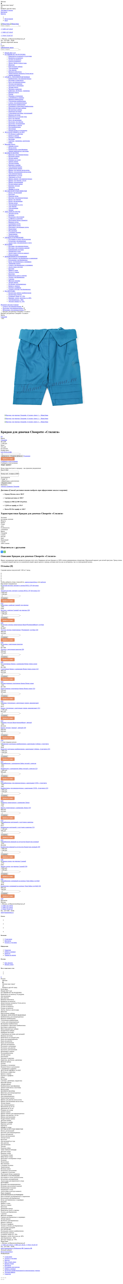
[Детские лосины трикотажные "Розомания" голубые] (61, 625)
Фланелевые (12, 229)
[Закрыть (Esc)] (1, 1277)
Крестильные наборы (15, 66)
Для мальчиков (13, 68)
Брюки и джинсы (14, 286)
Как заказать (9, 963)
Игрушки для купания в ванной (18, 248)
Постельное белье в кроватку (18, 220)
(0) (1, 436)
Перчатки (11, 187)
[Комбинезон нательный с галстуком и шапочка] (61, 822)
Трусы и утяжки (13, 272)
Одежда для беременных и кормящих (20, 265)
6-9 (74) (3, 452)
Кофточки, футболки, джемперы (19, 91)
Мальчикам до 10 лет (15, 175)
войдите (43, 582)
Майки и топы (13, 270)
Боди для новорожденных (16, 82)
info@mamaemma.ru (7, 912)
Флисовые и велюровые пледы (18, 227)
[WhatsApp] (4, 552)
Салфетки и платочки (15, 218)
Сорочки (11, 279)
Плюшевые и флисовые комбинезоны (20, 106)
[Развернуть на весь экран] (3, 1277)
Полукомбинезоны (14, 127)
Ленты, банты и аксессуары (17, 63)
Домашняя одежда (14, 263)
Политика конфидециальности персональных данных (22, 1270)
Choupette (4, 317)
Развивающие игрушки (16, 249)
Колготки (11, 194)
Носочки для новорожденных (18, 198)
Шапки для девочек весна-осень (19, 170)
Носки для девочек (14, 199)
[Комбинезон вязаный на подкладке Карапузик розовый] (61, 842)
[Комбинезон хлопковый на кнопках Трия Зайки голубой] (61, 881)
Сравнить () (28, 1248)
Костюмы (11, 139)
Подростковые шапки (15, 184)
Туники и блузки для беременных (19, 289)
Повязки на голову (14, 160)
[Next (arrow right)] (3, 1279)
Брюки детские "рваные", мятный (12, 728)
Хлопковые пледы (14, 224)
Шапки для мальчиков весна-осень (19, 172)
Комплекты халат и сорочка (17, 275)
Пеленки (11, 215)
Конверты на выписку (15, 58)
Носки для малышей (15, 192)
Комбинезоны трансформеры (18, 149)
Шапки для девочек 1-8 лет (17, 180)
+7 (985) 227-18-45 (7, 32)
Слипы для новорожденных (17, 103)
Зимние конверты (14, 75)
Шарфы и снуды (13, 189)
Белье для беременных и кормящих (19, 262)
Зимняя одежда (13, 146)
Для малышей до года (15, 205)
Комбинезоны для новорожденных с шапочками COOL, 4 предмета (23, 788)
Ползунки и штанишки (16, 85)
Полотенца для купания (16, 217)
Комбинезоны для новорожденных (19, 78)
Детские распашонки (15, 84)
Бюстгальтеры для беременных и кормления (22, 258)
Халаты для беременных (16, 277)
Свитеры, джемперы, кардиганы (19, 141)
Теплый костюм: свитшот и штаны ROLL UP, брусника (19, 590)
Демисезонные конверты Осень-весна (20, 73)
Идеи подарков (13, 255)
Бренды (3, 14)
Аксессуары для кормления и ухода (20, 243)
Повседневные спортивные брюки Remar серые (17, 688)
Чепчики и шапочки (15, 89)
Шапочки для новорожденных (18, 154)
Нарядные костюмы (14, 111)
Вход (6, 20)
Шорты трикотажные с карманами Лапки (14, 808)
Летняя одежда (13, 87)
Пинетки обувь (13, 196)
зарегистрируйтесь (31, 582)
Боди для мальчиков (15, 120)
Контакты (4, 12)
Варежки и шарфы (14, 165)
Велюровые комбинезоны (16, 104)
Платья (10, 94)
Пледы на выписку (14, 61)
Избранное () (19, 1248)
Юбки (10, 142)
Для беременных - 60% (15, 300)
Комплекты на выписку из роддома (20, 56)
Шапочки (11, 65)
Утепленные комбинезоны (17, 101)
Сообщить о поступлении (9, 461)
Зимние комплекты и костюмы (18, 151)
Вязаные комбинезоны (15, 99)
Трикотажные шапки (15, 168)
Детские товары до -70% (16, 301)
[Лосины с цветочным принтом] (61, 644)
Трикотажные (12, 234)
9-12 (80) (9, 452)
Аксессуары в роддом (15, 267)
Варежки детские (14, 186)
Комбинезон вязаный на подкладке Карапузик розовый (19, 847)
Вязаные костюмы (14, 115)
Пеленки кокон (13, 236)
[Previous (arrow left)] (1, 1279)
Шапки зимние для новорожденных (20, 179)
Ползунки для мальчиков (16, 123)
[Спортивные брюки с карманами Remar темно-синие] (61, 664)
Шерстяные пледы (14, 225)
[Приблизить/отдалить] (5, 1277)
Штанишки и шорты (15, 125)
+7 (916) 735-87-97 (7, 35)
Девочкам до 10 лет (14, 177)
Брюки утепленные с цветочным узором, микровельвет (19, 708)
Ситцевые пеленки (14, 232)
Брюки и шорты (13, 135)
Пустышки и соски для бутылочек (19, 239)
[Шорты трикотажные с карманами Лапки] (61, 802)
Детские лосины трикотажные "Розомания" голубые (18, 630)
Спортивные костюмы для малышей (20, 113)
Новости (7, 953)
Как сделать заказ (10, 1262)
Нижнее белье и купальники (17, 130)
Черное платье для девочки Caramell (13, 866)
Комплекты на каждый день (17, 116)
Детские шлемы (13, 163)
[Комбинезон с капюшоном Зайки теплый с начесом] (61, 763)
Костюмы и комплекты (16, 80)
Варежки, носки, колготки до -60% (19, 298)
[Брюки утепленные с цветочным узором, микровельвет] (61, 703)
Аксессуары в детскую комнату (18, 253)
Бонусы (7, 1260)
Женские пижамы (14, 281)
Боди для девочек (14, 118)
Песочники (12, 129)
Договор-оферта (10, 1272)
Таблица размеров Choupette (10, 486)
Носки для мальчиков (15, 201)
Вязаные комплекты (15, 72)
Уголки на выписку (14, 59)
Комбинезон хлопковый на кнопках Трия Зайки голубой (19, 886)
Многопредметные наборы (17, 108)
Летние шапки (13, 158)
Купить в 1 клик (8, 459)
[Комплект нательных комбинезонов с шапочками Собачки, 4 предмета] (61, 744)
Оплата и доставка (11, 942)
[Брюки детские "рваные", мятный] (61, 722)
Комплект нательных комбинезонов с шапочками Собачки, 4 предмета (24, 749)
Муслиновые (12, 230)
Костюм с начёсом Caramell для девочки (14, 610)
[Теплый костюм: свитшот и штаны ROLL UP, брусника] (61, 585)
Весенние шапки (14, 156)
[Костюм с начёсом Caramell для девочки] (61, 605)
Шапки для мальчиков (15, 182)
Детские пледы (13, 213)
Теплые (10, 210)
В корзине (27, 456)
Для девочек (12, 70)
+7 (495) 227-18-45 (7, 29)
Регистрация (9, 19)
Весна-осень (12, 148)
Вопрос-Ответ (9, 1263)
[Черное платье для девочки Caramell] (61, 861)
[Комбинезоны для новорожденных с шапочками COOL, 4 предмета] (61, 783)
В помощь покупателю (12, 1267)
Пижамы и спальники (15, 96)
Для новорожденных (15, 167)
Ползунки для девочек (15, 122)
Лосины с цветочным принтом (11, 649)
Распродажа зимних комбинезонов (19, 293)
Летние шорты (13, 282)
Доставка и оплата (7, 10)
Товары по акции (10, 955)
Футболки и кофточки (15, 134)
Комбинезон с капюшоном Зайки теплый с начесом (18, 768)
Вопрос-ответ (9, 964)
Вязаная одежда (13, 92)
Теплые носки (13, 203)
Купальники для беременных (18, 260)
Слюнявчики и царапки (16, 97)
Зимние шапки (13, 161)
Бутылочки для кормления (17, 241)
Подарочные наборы (15, 110)
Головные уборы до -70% (16, 296)
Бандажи (11, 268)
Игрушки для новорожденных (18, 246)
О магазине (8, 939)
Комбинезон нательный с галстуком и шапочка (16, 827)
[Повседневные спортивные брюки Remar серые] (61, 683)
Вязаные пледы (13, 222)
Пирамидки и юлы (14, 251)
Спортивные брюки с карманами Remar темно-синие (18, 669)
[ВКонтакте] (2, 552)
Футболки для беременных (17, 284)
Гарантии (8, 950)
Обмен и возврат (10, 952)
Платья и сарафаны (14, 137)
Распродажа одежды (15, 294)
